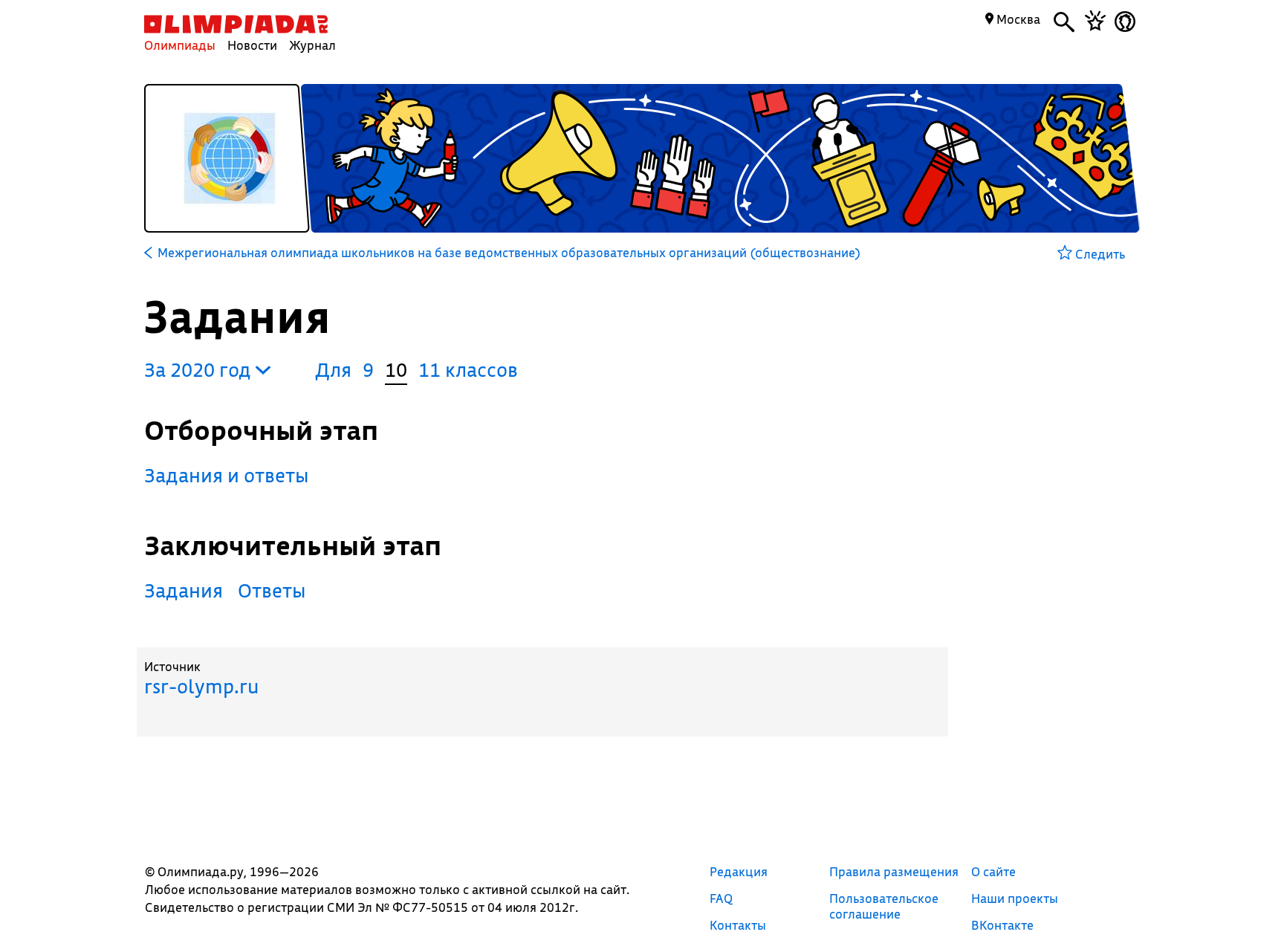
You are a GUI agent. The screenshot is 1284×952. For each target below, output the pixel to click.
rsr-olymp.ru (201, 686)
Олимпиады (179, 45)
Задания (183, 590)
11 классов (468, 369)
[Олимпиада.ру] (236, 24)
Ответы (272, 590)
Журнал (312, 45)
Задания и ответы (226, 475)
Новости (252, 45)
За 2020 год (200, 369)
